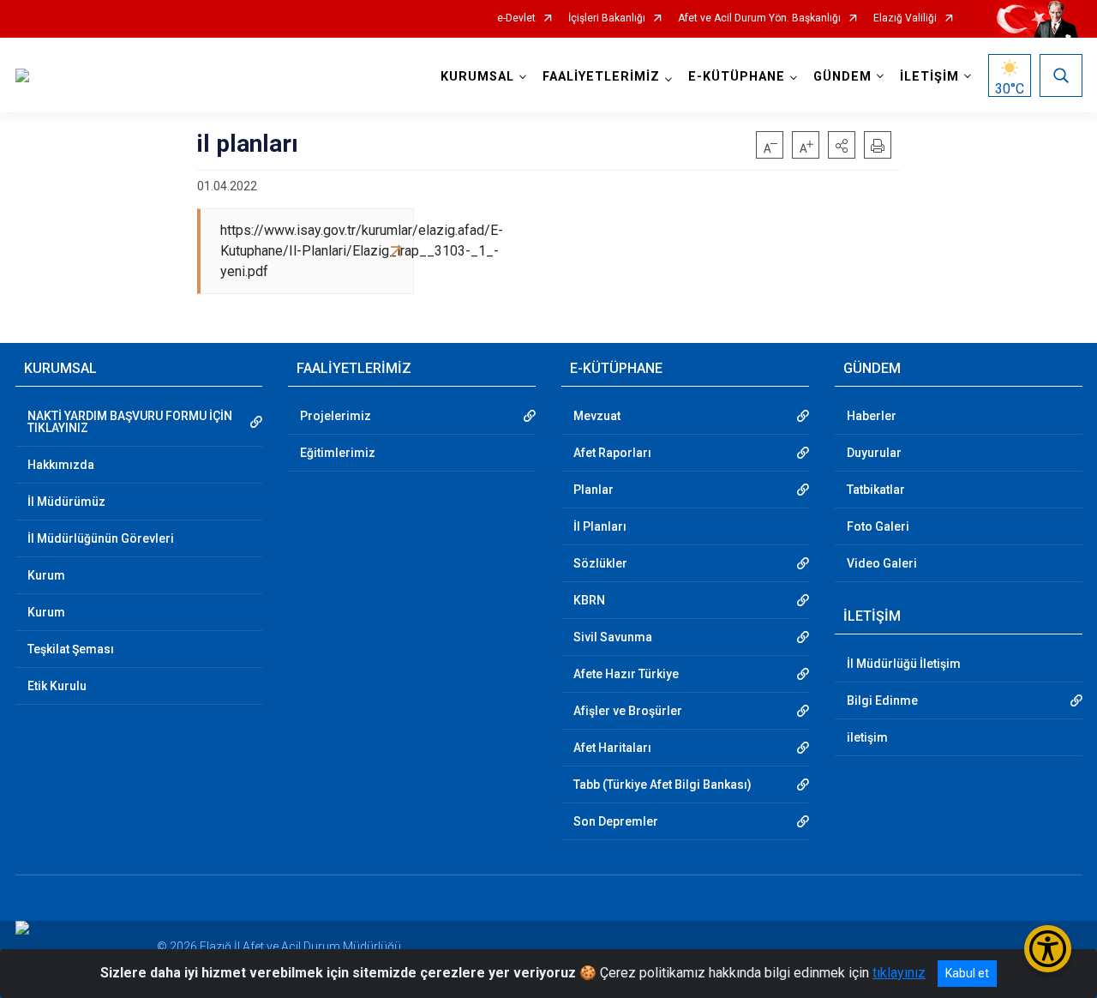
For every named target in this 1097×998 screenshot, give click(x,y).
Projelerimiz (335, 416)
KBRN (589, 600)
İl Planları (599, 526)
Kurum (46, 575)
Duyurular (874, 453)
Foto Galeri (878, 526)
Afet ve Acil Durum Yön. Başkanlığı (759, 18)
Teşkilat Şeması (70, 649)
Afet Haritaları (612, 748)
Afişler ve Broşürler (627, 711)
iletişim (867, 737)
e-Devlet (516, 18)
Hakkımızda (60, 465)
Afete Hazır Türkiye (626, 674)
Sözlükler (600, 563)
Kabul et (967, 973)
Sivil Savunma (612, 637)
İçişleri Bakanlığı (606, 18)
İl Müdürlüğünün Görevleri (100, 538)
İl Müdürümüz (66, 501)
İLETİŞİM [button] (929, 76)
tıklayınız (899, 973)
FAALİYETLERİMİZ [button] (601, 76)
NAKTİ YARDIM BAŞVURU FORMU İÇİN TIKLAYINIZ (129, 422)
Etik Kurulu (57, 686)
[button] (841, 145)
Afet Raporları (612, 453)
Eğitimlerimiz (337, 453)
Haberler (871, 416)
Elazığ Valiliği (905, 18)
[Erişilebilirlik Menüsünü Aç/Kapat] (1047, 948)
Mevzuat (596, 416)
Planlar (593, 489)
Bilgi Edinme (882, 700)
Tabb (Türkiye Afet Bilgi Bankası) (662, 784)
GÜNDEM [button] (842, 76)
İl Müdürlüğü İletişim (904, 663)
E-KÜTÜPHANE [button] (736, 76)
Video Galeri (882, 563)
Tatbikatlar (876, 489)
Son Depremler (615, 821)
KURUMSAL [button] (477, 76)
